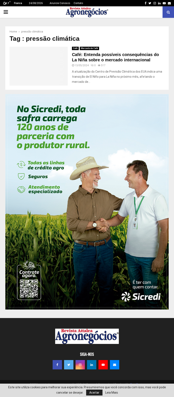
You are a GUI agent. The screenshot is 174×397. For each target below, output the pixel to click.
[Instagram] (80, 364)
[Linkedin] (91, 364)
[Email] (114, 364)
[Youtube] (103, 364)
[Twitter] (68, 364)
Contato (78, 3)
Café (75, 48)
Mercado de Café (89, 48)
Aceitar (94, 392)
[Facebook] (57, 364)
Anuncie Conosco (60, 3)
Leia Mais (111, 392)
